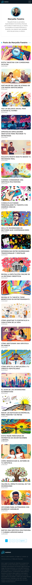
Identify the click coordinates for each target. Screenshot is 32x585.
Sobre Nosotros (10, 556)
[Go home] (5, 2)
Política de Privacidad (17, 559)
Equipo (18, 556)
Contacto (24, 556)
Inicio (2, 556)
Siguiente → (23, 540)
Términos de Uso (5, 559)
